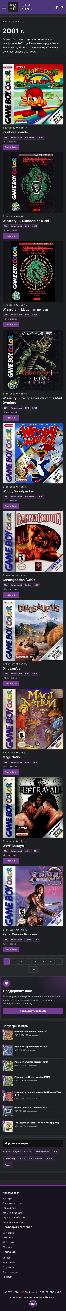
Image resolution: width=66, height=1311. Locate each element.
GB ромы (7, 1247)
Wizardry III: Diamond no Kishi (26, 221)
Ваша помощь (10, 1272)
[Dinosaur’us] (33, 630)
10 (51, 961)
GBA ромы (8, 1232)
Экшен (8, 1165)
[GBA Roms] (20, 7)
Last (33, 969)
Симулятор (10, 1158)
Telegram (7, 1276)
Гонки (7, 1151)
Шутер (49, 1158)
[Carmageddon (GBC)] (33, 541)
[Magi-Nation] (33, 719)
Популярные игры (12, 1203)
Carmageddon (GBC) (19, 580)
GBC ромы (8, 1242)
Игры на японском (12, 1222)
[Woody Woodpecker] (33, 453)
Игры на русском (12, 1212)
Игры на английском (13, 1217)
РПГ (55, 1151)
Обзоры (6, 1257)
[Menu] (4, 8)
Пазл (28, 1151)
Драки (18, 1151)
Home (7, 21)
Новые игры (9, 1207)
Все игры (7, 1198)
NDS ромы (8, 1237)
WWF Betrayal (14, 846)
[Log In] (56, 8)
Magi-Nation (12, 757)
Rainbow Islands (15, 132)
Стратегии (36, 1158)
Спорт (23, 1158)
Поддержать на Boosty (33, 1010)
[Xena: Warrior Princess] (33, 896)
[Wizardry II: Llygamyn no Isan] (33, 271)
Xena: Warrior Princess (20, 934)
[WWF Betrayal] (33, 807)
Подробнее (11, 147)
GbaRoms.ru (31, 1292)
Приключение (42, 1151)
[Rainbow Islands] (33, 94)
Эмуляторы (8, 1262)
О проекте (8, 1267)
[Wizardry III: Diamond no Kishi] (33, 182)
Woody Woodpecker (18, 491)
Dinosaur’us (11, 668)
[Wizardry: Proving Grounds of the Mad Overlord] (33, 360)
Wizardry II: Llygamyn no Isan (25, 309)
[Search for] (62, 8)
